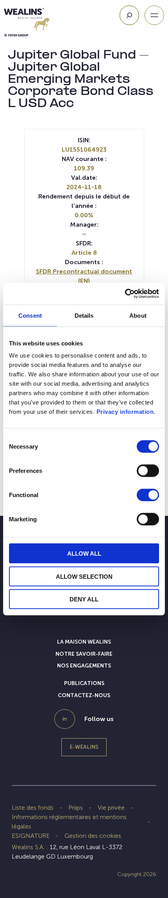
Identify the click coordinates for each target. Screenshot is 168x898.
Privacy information (125, 411)
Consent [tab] (30, 315)
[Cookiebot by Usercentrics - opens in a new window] (125, 294)
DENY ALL (84, 599)
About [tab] (138, 315)
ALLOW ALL (84, 553)
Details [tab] (84, 315)
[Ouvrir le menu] (154, 15)
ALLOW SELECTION (84, 576)
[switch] (148, 472)
